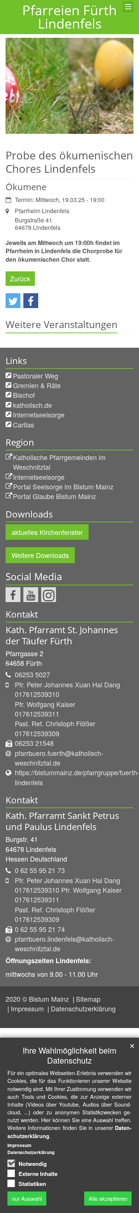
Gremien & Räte (37, 385)
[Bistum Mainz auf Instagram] (48, 594)
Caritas (23, 424)
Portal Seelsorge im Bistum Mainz (63, 486)
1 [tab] (64, 134)
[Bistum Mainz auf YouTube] (30, 594)
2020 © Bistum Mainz (38, 999)
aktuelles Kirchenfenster (47, 532)
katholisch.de (32, 405)
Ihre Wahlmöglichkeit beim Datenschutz (69, 1055)
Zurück (20, 278)
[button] (13, 300)
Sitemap (88, 999)
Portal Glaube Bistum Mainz (54, 496)
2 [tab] (75, 134)
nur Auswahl (27, 1198)
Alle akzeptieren (108, 1198)
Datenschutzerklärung (83, 1008)
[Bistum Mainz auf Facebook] (13, 594)
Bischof (24, 395)
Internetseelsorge (38, 414)
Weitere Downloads (40, 555)
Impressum (28, 1008)
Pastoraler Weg (35, 375)
